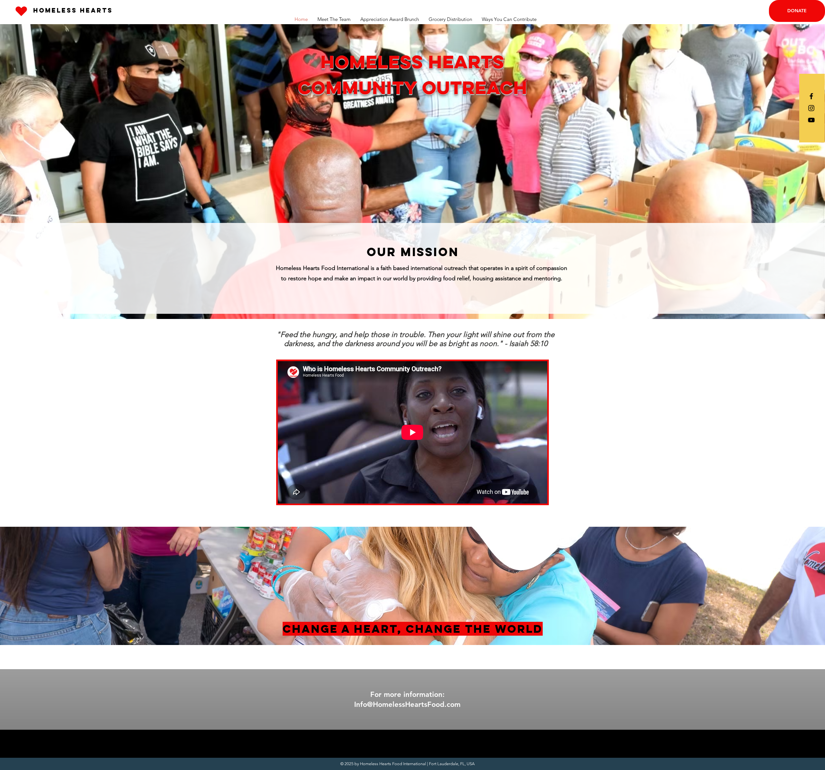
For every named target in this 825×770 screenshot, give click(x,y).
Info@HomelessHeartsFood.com (407, 704)
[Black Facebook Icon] (811, 96)
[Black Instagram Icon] (811, 108)
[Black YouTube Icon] (811, 120)
